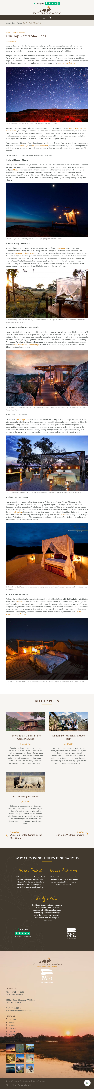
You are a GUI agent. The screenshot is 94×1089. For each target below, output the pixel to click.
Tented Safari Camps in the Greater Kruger (25, 737)
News (19, 23)
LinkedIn (12, 1031)
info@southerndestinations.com (18, 1011)
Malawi (16, 170)
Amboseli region (15, 512)
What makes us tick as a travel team (68, 737)
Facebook (13, 1019)
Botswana (61, 248)
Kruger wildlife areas (40, 145)
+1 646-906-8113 (16, 994)
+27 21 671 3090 (17, 992)
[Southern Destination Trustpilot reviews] (38, 3)
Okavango (24, 145)
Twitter (11, 1022)
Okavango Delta (23, 419)
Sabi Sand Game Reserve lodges (26, 344)
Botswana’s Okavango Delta (25, 253)
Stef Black (21, 32)
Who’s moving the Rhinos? (25, 796)
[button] (87, 1083)
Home (8, 23)
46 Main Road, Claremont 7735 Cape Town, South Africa (20, 1001)
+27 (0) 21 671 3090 (15, 1008)
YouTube (12, 1034)
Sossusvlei (21, 601)
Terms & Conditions (25, 1085)
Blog (13, 23)
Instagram (13, 1025)
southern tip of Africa (66, 63)
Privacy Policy (11, 1085)
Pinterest (12, 1028)
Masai (63, 514)
